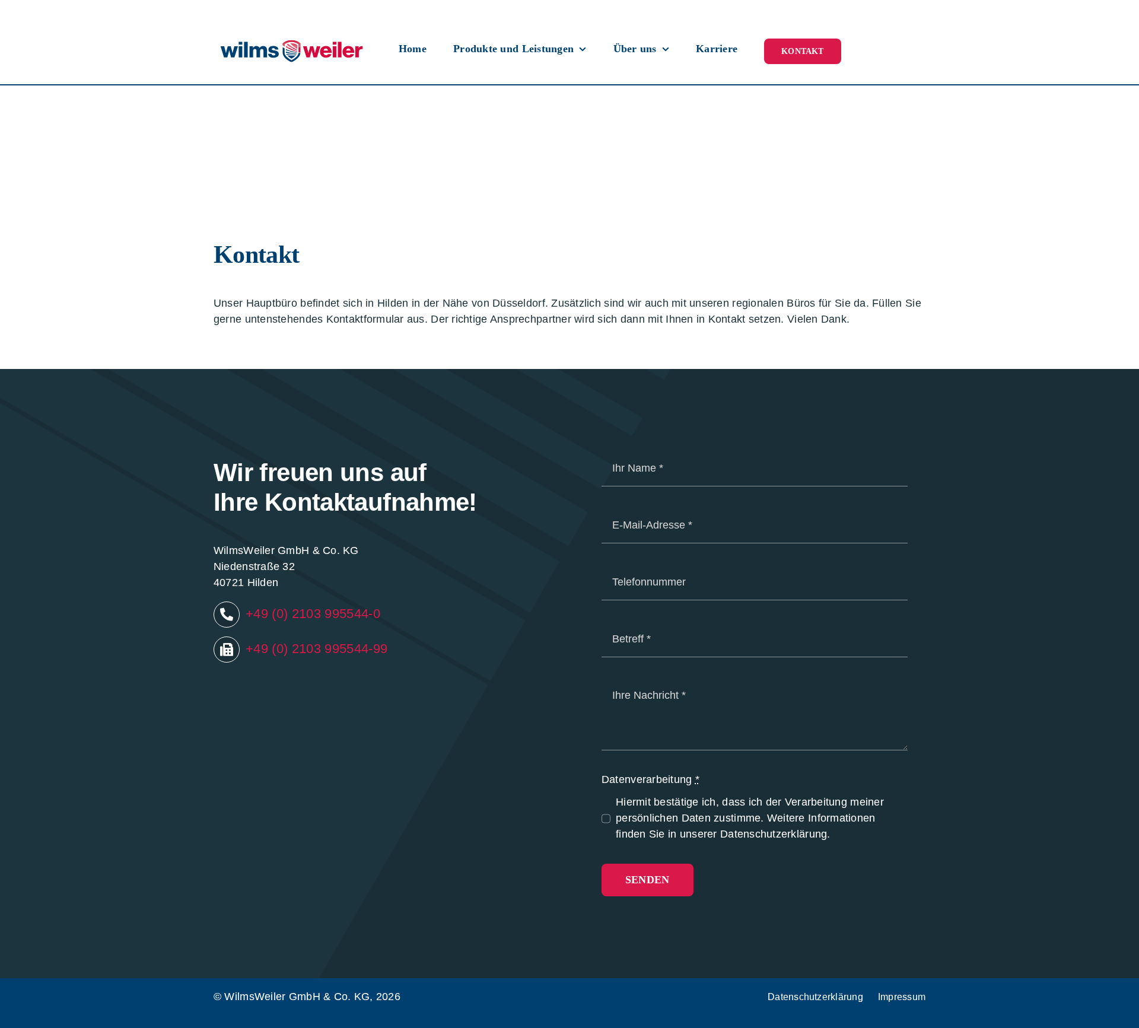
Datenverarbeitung (650, 779)
